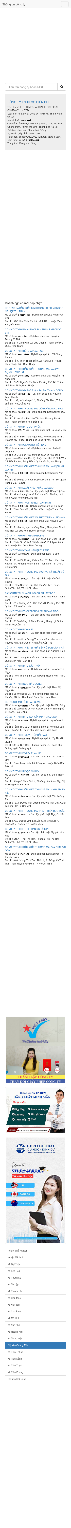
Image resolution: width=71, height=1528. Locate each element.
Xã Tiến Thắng (15, 1352)
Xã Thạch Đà (14, 1277)
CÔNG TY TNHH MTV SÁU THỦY (22, 665)
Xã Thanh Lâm (15, 1291)
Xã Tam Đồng (15, 1358)
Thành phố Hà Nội (17, 1250)
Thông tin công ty (13, 4)
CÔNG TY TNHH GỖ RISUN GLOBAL (24, 535)
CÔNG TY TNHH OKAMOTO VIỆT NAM (25, 444)
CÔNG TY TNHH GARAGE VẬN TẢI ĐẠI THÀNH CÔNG (34, 390)
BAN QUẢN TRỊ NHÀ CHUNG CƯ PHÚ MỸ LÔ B (30, 593)
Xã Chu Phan (14, 1311)
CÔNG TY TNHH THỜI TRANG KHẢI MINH (27, 829)
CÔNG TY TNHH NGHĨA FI (19, 629)
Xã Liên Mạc (14, 1297)
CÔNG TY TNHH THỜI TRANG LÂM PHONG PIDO (31, 611)
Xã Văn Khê (14, 1324)
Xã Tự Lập (13, 1284)
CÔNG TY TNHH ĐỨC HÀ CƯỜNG (23, 683)
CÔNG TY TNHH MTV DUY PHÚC (23, 426)
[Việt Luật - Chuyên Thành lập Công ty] (35, 1050)
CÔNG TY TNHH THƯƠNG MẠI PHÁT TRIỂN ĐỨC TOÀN (35, 810)
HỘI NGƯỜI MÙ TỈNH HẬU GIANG (23, 702)
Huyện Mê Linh (15, 1257)
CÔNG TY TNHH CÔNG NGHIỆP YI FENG (27, 550)
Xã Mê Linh (13, 1318)
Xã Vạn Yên (14, 1304)
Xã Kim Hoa (14, 1270)
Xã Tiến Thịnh (15, 1365)
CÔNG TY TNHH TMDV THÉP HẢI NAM (26, 734)
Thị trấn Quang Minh (18, 1345)
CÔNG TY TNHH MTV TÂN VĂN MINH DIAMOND (31, 716)
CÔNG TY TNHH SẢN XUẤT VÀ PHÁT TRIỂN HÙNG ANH (35, 517)
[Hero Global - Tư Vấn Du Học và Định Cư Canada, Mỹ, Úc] (35, 1190)
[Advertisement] (35, 44)
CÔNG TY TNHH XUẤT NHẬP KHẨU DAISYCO (29, 487)
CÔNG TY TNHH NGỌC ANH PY (22, 771)
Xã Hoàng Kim (15, 1331)
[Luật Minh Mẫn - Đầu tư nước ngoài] (35, 1110)
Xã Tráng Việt (15, 1338)
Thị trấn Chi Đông (17, 1379)
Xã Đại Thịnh (14, 1264)
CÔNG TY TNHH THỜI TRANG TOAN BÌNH (28, 502)
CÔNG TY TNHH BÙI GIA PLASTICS (24, 350)
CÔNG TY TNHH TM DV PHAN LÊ (23, 753)
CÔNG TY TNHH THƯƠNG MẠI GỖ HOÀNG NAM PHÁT (34, 408)
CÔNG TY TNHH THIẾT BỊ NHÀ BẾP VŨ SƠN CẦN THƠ (34, 647)
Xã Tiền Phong (15, 1372)
